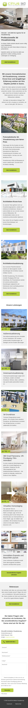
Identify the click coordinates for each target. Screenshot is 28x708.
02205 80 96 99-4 (10, 641)
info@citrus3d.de (9, 637)
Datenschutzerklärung (19, 679)
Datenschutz (18, 703)
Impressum (9, 703)
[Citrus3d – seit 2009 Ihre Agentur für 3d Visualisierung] (14, 4)
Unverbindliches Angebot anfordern (14, 573)
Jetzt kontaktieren (9, 62)
